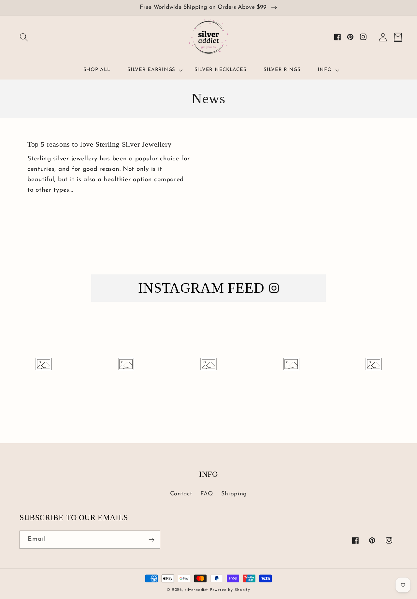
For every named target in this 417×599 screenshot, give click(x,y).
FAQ (206, 494)
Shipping (234, 494)
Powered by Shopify (230, 590)
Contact (181, 494)
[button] (24, 37)
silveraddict (196, 590)
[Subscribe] (151, 540)
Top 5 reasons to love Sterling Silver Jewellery (99, 144)
